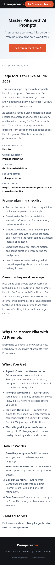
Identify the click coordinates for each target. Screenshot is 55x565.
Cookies (25, 551)
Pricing (47, 551)
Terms (7, 551)
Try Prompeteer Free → (39, 4)
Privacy (16, 551)
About (38, 551)
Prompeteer (14, 4)
